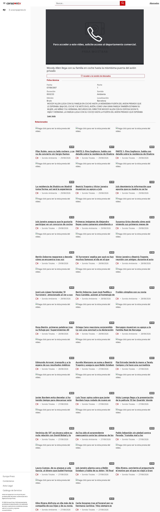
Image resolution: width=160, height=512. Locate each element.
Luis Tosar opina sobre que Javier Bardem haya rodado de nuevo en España (93, 399)
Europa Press (9, 476)
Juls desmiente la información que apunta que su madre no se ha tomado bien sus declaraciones (133, 188)
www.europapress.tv (8, 494)
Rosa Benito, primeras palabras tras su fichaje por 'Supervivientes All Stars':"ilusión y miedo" (54, 328)
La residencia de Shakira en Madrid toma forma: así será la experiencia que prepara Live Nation (53, 188)
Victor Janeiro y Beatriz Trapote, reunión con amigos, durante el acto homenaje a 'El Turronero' (134, 258)
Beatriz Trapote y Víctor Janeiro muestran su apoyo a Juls (92, 188)
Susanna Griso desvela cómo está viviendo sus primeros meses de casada (133, 223)
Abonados (154, 3)
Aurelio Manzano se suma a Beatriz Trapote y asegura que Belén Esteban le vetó (95, 364)
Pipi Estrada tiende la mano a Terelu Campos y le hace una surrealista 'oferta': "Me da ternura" (134, 364)
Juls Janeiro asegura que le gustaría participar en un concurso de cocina (54, 223)
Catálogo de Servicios (12, 490)
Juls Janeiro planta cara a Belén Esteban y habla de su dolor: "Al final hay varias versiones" (94, 469)
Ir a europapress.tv (17, 10)
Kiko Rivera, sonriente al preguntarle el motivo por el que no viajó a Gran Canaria (135, 469)
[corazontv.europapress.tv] (17, 3)
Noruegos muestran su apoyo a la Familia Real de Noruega (133, 328)
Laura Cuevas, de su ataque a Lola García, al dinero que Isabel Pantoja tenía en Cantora (53, 469)
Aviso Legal (8, 485)
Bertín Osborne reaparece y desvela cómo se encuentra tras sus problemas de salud (53, 258)
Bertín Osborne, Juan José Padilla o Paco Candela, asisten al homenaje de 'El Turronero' (95, 293)
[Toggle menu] (4, 3)
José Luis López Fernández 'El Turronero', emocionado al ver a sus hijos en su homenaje (54, 293)
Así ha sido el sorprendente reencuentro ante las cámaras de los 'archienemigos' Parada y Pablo (94, 434)
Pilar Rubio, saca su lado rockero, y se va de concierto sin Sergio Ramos (54, 152)
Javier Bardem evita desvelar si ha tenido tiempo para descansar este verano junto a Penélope (53, 399)
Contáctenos (8, 481)
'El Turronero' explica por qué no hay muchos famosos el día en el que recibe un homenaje (95, 258)
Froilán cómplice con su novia (131, 292)
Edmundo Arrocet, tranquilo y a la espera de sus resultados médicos (53, 363)
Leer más (51, 116)
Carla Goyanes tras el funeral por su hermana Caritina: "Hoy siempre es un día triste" (94, 504)
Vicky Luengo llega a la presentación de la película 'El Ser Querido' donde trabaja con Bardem (134, 399)
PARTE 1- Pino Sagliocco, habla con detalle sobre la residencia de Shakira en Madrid (135, 153)
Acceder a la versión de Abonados (97, 76)
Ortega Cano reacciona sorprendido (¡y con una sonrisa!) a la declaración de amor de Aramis (94, 328)
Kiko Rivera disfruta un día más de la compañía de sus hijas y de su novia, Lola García (54, 504)
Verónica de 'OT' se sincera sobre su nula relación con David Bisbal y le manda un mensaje (53, 434)
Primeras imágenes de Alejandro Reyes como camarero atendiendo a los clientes (94, 223)
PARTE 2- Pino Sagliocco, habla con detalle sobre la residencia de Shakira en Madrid (95, 153)
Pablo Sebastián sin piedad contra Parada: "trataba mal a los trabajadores (133, 434)
